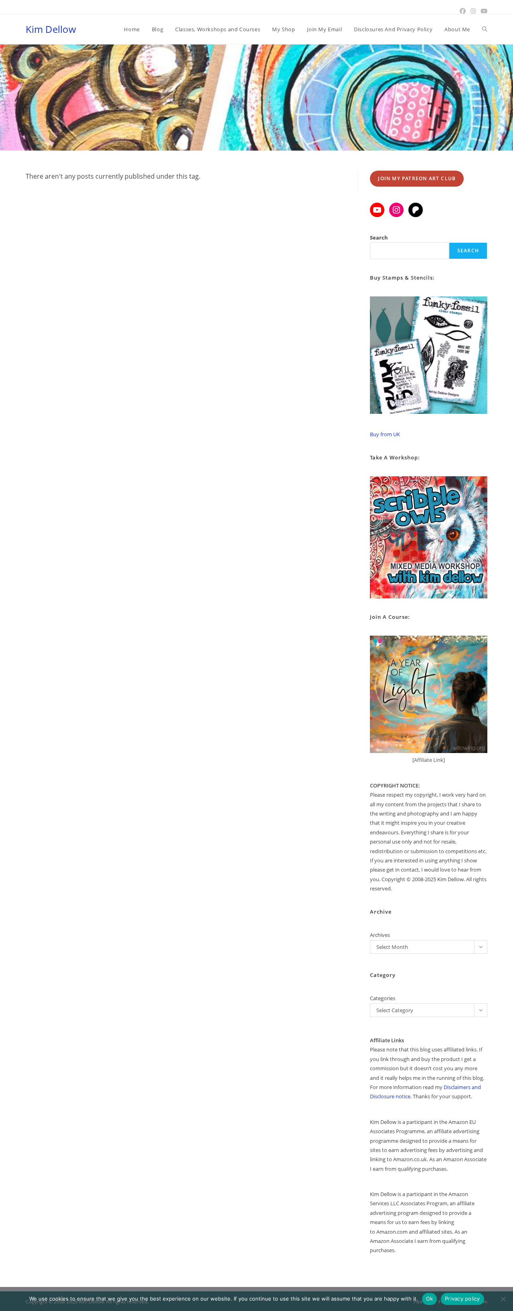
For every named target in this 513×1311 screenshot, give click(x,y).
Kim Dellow (51, 29)
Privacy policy (462, 1298)
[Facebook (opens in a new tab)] (462, 11)
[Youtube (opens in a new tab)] (482, 11)
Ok (429, 1298)
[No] (503, 1299)
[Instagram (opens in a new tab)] (473, 11)
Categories (382, 998)
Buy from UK (385, 434)
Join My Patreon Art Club (417, 178)
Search (379, 237)
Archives (380, 934)
